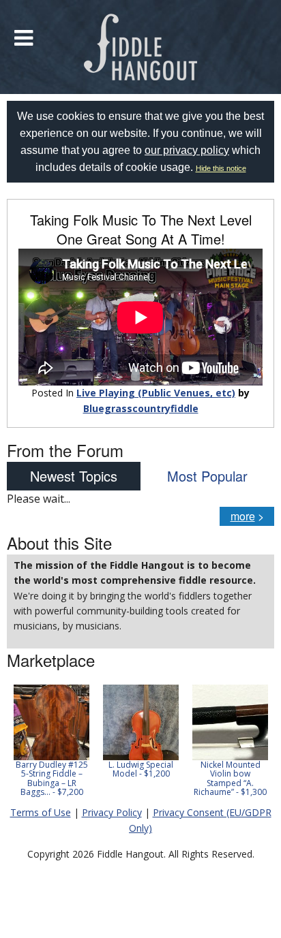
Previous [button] (13, 745)
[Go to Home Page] (141, 47)
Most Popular (207, 476)
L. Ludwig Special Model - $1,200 (140, 769)
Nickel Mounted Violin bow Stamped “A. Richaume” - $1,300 (230, 778)
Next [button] (255, 745)
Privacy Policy (112, 812)
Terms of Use (40, 812)
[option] (51, 740)
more (243, 516)
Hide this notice (221, 168)
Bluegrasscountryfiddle (140, 408)
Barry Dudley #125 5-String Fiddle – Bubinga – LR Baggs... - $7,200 (52, 778)
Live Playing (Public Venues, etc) (155, 392)
